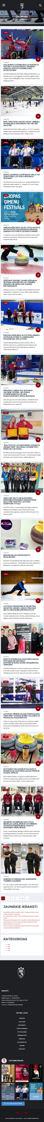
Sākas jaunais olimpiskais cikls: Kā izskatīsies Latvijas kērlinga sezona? (21, 177)
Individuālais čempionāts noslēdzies (16, 556)
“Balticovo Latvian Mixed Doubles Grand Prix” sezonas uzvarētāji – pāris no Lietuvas (21, 447)
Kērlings (22, 1039)
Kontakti (22, 1049)
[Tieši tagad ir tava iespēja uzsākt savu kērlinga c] (35, 1073)
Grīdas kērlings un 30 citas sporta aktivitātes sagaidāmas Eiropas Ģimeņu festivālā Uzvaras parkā (21, 229)
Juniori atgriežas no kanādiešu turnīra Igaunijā (19, 880)
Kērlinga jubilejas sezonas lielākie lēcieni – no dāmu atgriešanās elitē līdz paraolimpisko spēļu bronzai (19, 393)
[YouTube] (26, 1113)
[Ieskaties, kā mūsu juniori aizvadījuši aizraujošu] (8, 1073)
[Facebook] (18, 1113)
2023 (8, 944)
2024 (8, 946)
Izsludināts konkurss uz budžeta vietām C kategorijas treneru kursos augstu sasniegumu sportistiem (21, 67)
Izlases (22, 1045)
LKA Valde (22, 1021)
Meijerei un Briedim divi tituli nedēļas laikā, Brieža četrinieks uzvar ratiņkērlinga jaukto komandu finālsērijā (20, 825)
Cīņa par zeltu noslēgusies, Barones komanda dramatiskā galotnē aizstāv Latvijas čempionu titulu (19, 501)
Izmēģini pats (22, 1035)
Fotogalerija (22, 1032)
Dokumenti (22, 1025)
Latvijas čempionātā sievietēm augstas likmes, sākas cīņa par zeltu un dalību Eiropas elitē (19, 608)
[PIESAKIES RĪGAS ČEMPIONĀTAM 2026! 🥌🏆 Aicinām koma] (8, 1091)
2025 (8, 948)
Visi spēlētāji (22, 1042)
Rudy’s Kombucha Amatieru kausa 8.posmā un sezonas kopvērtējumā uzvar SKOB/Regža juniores (21, 662)
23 (22, 898)
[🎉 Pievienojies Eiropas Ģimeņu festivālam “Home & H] (35, 1091)
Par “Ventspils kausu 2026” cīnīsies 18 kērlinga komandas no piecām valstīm (21, 124)
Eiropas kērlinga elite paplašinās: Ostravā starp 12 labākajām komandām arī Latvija (21, 337)
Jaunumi (22, 1018)
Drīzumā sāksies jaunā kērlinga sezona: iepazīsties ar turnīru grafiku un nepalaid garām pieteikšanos (20, 283)
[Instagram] (22, 1113)
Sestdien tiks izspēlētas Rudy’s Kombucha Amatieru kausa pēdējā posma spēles (21, 771)
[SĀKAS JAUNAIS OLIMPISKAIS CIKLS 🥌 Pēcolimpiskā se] (22, 1091)
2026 (8, 950)
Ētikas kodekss (22, 1028)
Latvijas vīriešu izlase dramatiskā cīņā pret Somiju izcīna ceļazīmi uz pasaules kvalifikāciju (21, 716)
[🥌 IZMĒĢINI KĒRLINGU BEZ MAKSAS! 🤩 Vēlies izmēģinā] (22, 1073)
